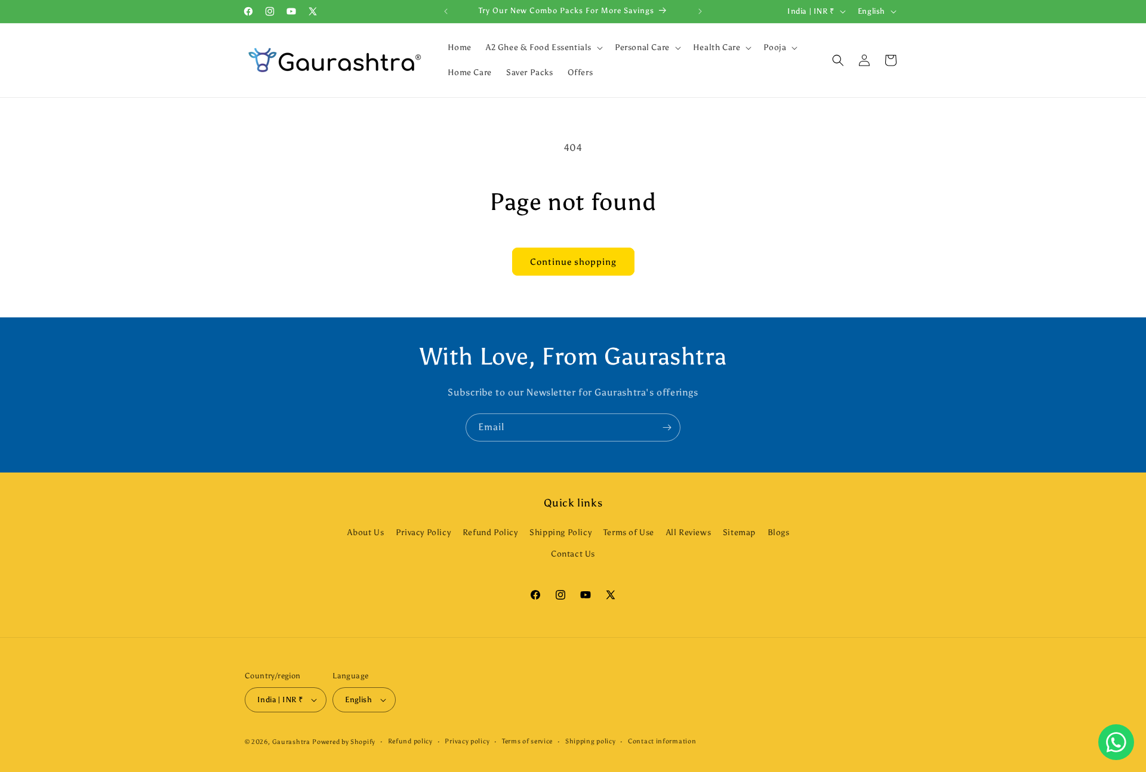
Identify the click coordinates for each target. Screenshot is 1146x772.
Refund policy (410, 741)
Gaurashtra (291, 742)
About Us (365, 532)
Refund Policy (490, 532)
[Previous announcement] (446, 11)
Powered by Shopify (343, 742)
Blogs (779, 532)
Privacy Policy (423, 532)
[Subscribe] (667, 427)
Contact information (662, 741)
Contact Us (573, 554)
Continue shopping (573, 262)
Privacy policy (467, 741)
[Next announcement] (700, 11)
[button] (543, 47)
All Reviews (688, 532)
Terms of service (527, 741)
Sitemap (739, 532)
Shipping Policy (560, 532)
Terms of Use (628, 532)
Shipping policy (590, 741)
